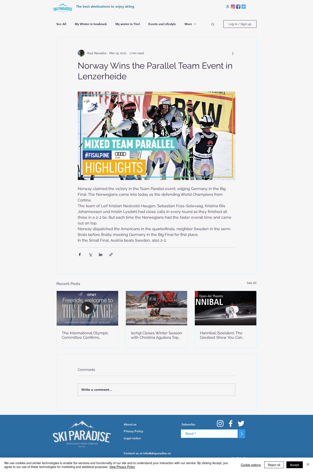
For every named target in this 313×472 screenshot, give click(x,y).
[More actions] (232, 53)
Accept (294, 465)
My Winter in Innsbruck (91, 24)
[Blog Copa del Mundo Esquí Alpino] (227, 6)
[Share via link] (111, 254)
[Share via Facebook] (80, 254)
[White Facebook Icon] (230, 423)
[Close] (307, 465)
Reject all (274, 465)
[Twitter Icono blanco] (241, 423)
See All (61, 24)
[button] (213, 24)
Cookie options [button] (251, 465)
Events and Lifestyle (162, 24)
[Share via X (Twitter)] (90, 254)
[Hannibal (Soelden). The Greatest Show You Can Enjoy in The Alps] (225, 308)
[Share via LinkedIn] (101, 254)
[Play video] (156, 136)
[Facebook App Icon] (238, 6)
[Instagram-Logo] (233, 6)
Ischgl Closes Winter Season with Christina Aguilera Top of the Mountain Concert (156, 335)
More (188, 24)
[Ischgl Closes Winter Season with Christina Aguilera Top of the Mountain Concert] (156, 308)
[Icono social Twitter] (243, 6)
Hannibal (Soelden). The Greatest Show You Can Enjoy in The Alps (221, 335)
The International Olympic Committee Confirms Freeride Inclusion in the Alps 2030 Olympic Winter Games (85, 335)
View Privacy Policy (122, 467)
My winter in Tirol (127, 24)
